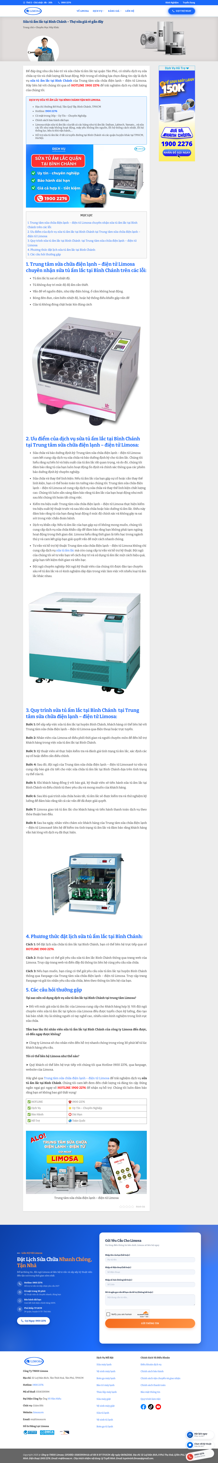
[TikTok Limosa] (151, 1407)
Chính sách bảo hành (152, 1371)
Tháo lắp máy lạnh (107, 1392)
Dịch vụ (97, 11)
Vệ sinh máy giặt (106, 1405)
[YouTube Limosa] (158, 1407)
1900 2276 (37, 1384)
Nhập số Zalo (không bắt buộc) (118, 1280)
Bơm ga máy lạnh (106, 1378)
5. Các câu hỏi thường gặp (44, 254)
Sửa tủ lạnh (103, 1412)
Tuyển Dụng (189, 2)
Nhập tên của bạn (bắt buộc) (117, 1255)
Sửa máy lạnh (104, 1364)
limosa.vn (38, 1412)
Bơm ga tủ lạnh (105, 1426)
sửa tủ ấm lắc (65, 550)
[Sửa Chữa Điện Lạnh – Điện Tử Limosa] (47, 11)
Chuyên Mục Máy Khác (47, 27)
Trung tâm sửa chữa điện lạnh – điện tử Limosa (76, 1078)
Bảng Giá (113, 11)
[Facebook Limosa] (143, 1407)
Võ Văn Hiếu (54, 1398)
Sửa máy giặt (104, 1399)
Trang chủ (28, 27)
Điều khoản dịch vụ (151, 1364)
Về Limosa (83, 11)
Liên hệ (129, 11)
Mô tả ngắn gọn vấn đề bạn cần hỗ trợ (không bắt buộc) (129, 1292)
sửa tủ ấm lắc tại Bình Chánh (51, 80)
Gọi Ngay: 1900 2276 (35, 1320)
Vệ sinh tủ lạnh (105, 1419)
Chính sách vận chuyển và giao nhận (160, 1378)
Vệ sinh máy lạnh (106, 1371)
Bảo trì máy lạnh (105, 1385)
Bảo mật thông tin (150, 1392)
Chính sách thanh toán (153, 1385)
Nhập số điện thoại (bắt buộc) (118, 1267)
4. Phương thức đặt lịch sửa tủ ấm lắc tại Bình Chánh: (62, 249)
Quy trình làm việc (151, 1399)
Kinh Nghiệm (172, 2)
